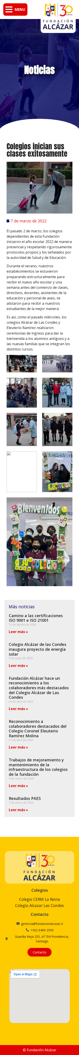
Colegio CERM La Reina (39, 899)
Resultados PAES (25, 798)
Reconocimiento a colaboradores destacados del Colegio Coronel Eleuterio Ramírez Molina (37, 728)
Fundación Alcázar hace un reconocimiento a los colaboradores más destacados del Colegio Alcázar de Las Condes (39, 688)
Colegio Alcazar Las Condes (39, 905)
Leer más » (18, 631)
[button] (15, 9)
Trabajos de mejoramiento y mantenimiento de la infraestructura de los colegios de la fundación (38, 767)
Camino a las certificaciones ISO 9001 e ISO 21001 (36, 618)
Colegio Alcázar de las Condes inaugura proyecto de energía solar (37, 649)
